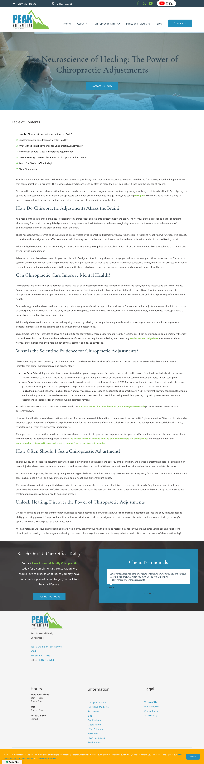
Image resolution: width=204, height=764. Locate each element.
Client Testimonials (28, 169)
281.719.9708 (64, 3)
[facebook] (138, 3)
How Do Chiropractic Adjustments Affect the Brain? (45, 134)
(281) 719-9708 (46, 659)
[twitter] (144, 3)
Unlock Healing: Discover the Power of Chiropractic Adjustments (52, 157)
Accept (193, 756)
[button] (144, 593)
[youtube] (151, 3)
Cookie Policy (27, 758)
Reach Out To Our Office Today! (35, 163)
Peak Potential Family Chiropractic (54, 563)
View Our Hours (27, 3)
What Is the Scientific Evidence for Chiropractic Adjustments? (51, 145)
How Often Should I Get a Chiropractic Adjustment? (46, 151)
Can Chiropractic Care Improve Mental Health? (43, 139)
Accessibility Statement (46, 758)
